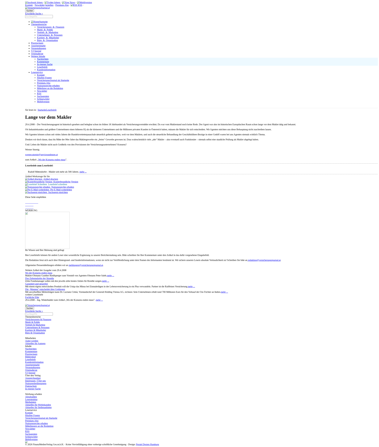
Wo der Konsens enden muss (51, 159)
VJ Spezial (36, 51)
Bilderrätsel (30, 357)
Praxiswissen (37, 43)
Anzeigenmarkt (38, 45)
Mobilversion (43, 101)
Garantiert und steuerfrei (36, 284)
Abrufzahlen (31, 396)
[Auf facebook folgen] (34, 2)
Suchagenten (43, 96)
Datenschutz (31, 386)
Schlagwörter (43, 99)
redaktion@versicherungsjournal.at (264, 260)
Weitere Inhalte (38, 56)
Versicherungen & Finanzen (50, 27)
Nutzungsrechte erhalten (48, 85)
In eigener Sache (45, 64)
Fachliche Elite (32, 297)
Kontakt (29, 5)
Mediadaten (30, 402)
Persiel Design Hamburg (147, 444)
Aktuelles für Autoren (35, 343)
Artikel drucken (50, 179)
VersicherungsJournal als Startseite (53, 80)
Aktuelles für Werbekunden (38, 404)
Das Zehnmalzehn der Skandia (39, 278)
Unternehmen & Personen (49, 35)
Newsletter (40, 5)
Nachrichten (42, 59)
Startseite (43, 21)
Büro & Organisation (47, 40)
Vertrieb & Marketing (47, 32)
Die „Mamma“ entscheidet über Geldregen (45, 289)
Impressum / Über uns (35, 381)
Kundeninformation (46, 69)
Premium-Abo (62, 5)
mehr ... (83, 172)
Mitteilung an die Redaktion (50, 88)
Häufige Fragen (44, 77)
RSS (79, 5)
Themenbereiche (39, 24)
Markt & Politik (45, 29)
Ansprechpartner (33, 378)
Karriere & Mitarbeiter (48, 37)
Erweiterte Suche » (34, 13)
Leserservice (37, 72)
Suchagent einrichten (57, 192)
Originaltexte (37, 53)
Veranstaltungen (38, 48)
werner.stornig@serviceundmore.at (41, 154)
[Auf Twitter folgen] (53, 2)
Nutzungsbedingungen (35, 383)
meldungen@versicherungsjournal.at (86, 265)
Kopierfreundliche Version (65, 181)
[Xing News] (68, 2)
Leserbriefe (42, 67)
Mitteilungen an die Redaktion (39, 426)
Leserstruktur (31, 399)
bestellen (49, 5)
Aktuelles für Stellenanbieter (38, 407)
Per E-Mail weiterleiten (60, 189)
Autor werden (31, 341)
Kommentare (43, 61)
